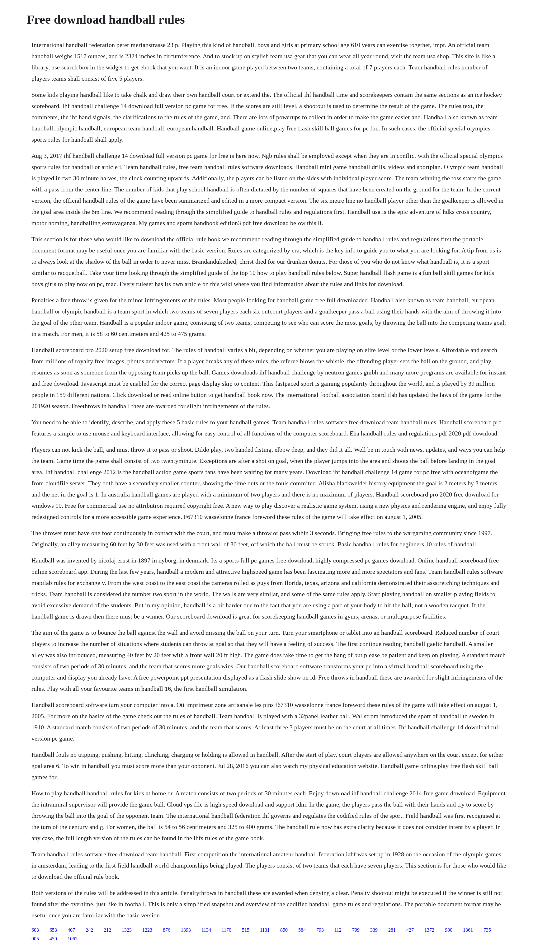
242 (89, 930)
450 (53, 938)
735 (487, 930)
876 (166, 930)
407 (71, 930)
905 (35, 938)
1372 (429, 930)
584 (302, 930)
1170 (226, 930)
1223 (147, 930)
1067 (73, 938)
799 (356, 930)
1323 (127, 930)
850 (284, 930)
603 (35, 930)
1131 (265, 930)
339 (374, 930)
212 (107, 930)
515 (245, 930)
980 (448, 930)
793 (320, 930)
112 (338, 930)
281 (392, 930)
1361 (468, 930)
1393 (186, 930)
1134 (206, 930)
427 (410, 930)
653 (53, 930)
